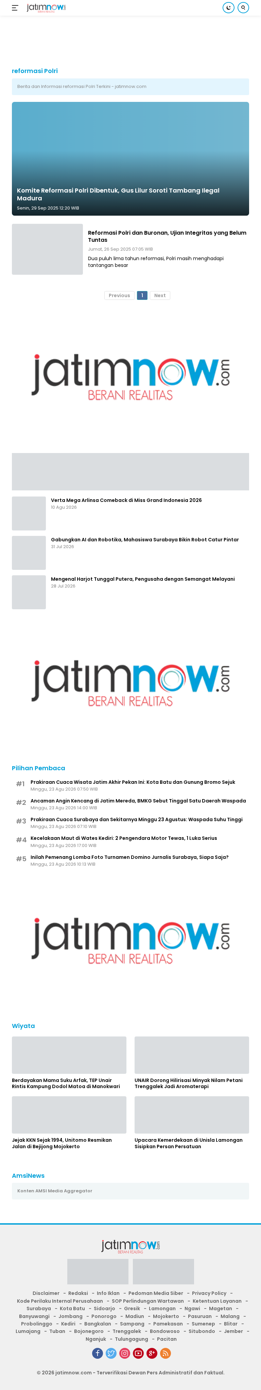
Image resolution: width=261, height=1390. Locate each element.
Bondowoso (165, 1331)
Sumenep (203, 1323)
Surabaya (39, 1308)
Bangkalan (97, 1323)
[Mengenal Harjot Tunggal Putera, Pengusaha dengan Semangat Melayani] (29, 592)
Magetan (220, 1308)
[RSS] (165, 1353)
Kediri (68, 1323)
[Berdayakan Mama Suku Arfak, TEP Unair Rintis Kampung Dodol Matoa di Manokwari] (69, 1055)
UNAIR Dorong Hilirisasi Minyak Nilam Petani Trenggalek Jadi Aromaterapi (189, 1083)
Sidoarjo (104, 1308)
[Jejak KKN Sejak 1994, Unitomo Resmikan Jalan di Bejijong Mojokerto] (69, 1115)
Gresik (132, 1308)
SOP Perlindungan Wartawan (148, 1301)
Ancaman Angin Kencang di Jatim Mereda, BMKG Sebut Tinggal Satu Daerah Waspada (138, 801)
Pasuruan (200, 1316)
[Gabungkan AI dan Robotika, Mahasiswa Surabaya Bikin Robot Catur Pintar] (29, 553)
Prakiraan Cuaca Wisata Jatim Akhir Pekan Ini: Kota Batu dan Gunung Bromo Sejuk (133, 782)
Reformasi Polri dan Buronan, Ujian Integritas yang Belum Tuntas (167, 236)
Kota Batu (72, 1308)
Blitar (231, 1323)
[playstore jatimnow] (97, 1273)
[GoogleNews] (151, 1353)
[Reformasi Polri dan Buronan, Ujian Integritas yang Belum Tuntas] (47, 249)
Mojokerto (166, 1316)
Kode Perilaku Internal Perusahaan (60, 1301)
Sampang (132, 1323)
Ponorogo (104, 1316)
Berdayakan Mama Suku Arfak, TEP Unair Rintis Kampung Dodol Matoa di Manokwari (66, 1083)
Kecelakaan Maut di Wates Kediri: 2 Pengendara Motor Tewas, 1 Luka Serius (124, 838)
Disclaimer (46, 1293)
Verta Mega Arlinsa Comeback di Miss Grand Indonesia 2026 (126, 500)
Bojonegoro (89, 1331)
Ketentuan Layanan (217, 1301)
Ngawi (192, 1308)
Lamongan (162, 1308)
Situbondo (202, 1331)
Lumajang (28, 1331)
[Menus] (16, 8)
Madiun (134, 1316)
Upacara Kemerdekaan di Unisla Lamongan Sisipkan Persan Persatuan (189, 1143)
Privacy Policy (209, 1293)
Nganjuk (96, 1339)
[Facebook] (97, 1353)
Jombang (70, 1316)
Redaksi (78, 1293)
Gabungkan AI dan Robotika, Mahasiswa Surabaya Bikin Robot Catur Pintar (145, 540)
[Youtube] (138, 1353)
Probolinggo (36, 1323)
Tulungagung (131, 1339)
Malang (230, 1316)
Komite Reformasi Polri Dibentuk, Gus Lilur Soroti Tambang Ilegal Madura (118, 194)
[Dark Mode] (228, 7)
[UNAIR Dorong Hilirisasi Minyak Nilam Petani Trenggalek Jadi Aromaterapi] (192, 1055)
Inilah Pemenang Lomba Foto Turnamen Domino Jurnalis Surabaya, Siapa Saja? (130, 857)
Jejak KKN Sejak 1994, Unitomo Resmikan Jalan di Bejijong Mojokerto (62, 1143)
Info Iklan (108, 1293)
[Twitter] (111, 1353)
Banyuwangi (34, 1316)
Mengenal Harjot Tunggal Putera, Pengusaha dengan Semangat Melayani (143, 579)
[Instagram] (124, 1353)
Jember (233, 1331)
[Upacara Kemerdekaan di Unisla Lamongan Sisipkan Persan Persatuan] (192, 1115)
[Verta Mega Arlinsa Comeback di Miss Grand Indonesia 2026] (29, 513)
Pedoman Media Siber (155, 1293)
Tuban (57, 1331)
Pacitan (167, 1339)
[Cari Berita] (243, 7)
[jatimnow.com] (45, 8)
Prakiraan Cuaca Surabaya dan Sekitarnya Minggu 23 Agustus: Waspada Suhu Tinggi (137, 819)
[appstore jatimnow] (163, 1273)
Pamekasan (168, 1323)
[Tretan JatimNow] (130, 471)
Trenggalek (126, 1331)
